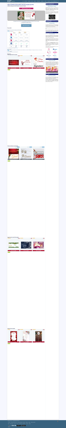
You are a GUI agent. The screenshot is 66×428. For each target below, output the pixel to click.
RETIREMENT (38, 1)
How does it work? (11, 423)
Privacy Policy (24, 423)
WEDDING (29, 1)
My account (55, 1)
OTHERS (45, 1)
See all (9, 69)
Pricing (17, 423)
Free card (15, 423)
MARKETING (48, 1)
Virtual (52, 1)
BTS (23, 1)
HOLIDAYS (42, 1)
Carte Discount (9, 426)
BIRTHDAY (26, 1)
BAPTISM (35, 1)
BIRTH (32, 1)
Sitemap (30, 423)
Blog (8, 423)
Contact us (27, 423)
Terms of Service (20, 423)
